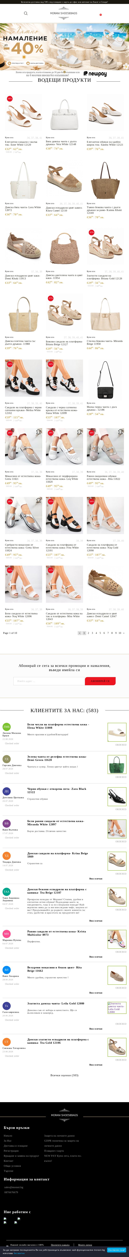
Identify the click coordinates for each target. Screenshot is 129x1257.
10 (120, 633)
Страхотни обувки (37, 799)
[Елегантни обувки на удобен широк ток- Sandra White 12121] (105, 114)
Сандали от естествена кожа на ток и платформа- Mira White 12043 (64, 616)
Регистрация (11, 1150)
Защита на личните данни (59, 1135)
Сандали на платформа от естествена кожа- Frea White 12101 (62, 547)
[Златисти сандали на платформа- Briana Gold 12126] (105, 248)
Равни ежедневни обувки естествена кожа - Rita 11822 (103, 477)
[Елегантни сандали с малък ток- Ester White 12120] (23, 114)
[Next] (124, 47)
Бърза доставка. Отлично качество (46, 831)
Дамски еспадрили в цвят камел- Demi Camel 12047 (102, 615)
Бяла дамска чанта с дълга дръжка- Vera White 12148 (61, 143)
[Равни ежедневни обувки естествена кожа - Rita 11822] (105, 448)
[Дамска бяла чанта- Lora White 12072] (23, 180)
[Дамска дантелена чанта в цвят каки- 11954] (64, 248)
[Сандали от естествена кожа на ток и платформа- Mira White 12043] (64, 586)
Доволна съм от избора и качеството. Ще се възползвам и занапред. (52, 1011)
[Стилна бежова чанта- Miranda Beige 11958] (105, 314)
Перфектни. (34, 941)
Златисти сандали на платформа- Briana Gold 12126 (104, 277)
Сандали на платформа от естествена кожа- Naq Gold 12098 (102, 547)
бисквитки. (19, 1253)
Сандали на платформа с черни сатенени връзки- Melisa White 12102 (23, 410)
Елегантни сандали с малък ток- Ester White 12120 (21, 143)
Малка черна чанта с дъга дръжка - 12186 (102, 408)
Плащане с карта (54, 1150)
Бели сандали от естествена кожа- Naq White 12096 (21, 615)
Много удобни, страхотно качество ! (48, 977)
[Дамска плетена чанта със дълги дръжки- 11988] (23, 314)
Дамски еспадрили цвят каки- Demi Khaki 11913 (22, 277)
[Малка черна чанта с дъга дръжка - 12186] (105, 380)
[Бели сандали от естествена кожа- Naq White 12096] (23, 586)
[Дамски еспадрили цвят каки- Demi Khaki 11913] (23, 248)
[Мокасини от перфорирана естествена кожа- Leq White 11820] (64, 448)
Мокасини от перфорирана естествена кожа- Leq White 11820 (62, 479)
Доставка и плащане (16, 1145)
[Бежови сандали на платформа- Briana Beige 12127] (64, 314)
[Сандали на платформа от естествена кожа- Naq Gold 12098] (105, 517)
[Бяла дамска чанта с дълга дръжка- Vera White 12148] (64, 114)
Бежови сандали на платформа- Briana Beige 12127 (64, 343)
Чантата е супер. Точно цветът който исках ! (52, 766)
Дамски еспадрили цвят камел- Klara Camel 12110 (64, 209)
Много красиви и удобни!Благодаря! (47, 734)
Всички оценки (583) (64, 1075)
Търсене (8, 1171)
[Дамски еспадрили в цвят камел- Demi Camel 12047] (105, 586)
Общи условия (12, 1166)
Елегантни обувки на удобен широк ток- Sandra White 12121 (105, 143)
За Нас (7, 1140)
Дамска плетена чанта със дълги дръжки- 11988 (20, 342)
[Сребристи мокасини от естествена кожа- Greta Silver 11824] (23, 517)
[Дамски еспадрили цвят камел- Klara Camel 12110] (64, 180)
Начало (8, 1135)
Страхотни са (34, 863)
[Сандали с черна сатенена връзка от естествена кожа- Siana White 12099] (64, 380)
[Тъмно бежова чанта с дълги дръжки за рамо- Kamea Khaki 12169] (105, 180)
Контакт (8, 1161)
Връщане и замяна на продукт (21, 1156)
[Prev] (5, 47)
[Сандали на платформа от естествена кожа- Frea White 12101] (64, 517)
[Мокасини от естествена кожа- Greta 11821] (23, 448)
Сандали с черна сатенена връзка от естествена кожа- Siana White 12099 (62, 410)
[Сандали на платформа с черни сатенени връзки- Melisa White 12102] (23, 380)
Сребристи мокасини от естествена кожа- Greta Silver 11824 (22, 547)
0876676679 (11, 1192)
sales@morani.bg (13, 1187)
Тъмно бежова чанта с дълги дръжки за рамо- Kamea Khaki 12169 (104, 210)
